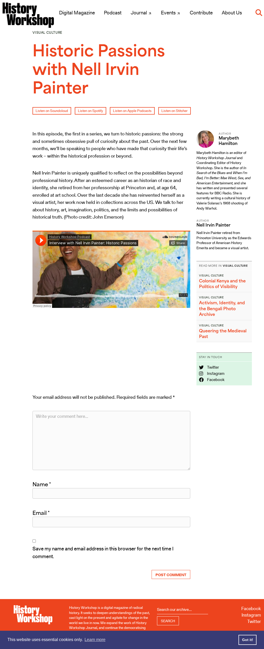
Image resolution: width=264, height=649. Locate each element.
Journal (139, 12)
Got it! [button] (247, 640)
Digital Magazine (77, 12)
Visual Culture (47, 32)
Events (169, 12)
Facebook (215, 380)
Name (41, 484)
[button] (259, 12)
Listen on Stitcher (174, 110)
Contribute (201, 12)
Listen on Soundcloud (52, 110)
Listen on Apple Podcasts (132, 110)
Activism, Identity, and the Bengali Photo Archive (222, 308)
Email (41, 513)
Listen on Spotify (90, 110)
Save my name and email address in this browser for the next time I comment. (103, 552)
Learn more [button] (95, 639)
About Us (232, 12)
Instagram (215, 373)
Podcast (112, 12)
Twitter (212, 367)
